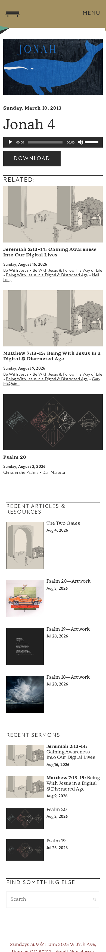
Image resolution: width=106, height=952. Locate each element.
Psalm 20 (14, 457)
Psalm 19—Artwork (68, 629)
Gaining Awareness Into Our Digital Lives (70, 752)
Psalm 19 (56, 841)
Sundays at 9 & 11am (33, 944)
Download (32, 158)
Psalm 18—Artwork (68, 677)
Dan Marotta (53, 473)
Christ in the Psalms (20, 473)
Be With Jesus (16, 271)
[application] (53, 142)
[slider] (92, 141)
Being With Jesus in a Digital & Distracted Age (47, 275)
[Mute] (80, 142)
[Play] (10, 142)
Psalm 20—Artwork (68, 581)
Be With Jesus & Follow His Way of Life (67, 271)
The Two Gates (63, 523)
